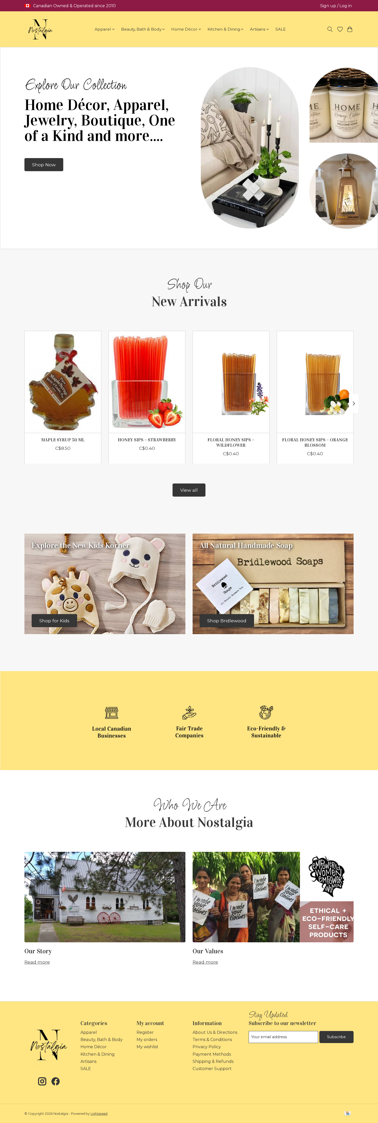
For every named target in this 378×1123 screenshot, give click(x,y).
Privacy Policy (207, 1046)
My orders (147, 1039)
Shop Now (44, 164)
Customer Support (212, 1068)
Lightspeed (99, 1114)
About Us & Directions (215, 1032)
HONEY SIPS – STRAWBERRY (147, 440)
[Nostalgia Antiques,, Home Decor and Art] (40, 29)
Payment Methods (212, 1054)
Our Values (208, 951)
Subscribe (336, 1037)
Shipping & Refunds (213, 1061)
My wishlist (147, 1046)
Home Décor (93, 1046)
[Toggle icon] (330, 29)
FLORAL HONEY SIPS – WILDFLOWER (231, 442)
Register (145, 1032)
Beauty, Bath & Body (101, 1039)
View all (189, 490)
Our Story (38, 951)
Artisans (88, 1061)
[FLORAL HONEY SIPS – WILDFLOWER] (231, 382)
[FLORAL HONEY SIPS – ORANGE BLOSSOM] (315, 382)
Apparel (88, 1032)
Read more (37, 962)
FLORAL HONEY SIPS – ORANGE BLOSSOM (315, 442)
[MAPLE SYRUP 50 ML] (63, 382)
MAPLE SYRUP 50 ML (63, 440)
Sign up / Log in (336, 5)
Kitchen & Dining (97, 1054)
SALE (280, 29)
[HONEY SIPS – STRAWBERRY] (147, 382)
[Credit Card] (347, 1113)
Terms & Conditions (212, 1039)
